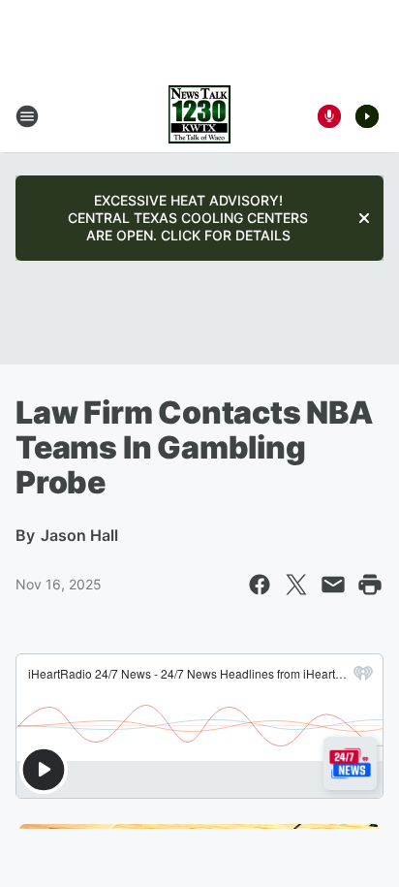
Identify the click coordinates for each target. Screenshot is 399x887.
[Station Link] (199, 116)
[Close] (364, 218)
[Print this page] (370, 584)
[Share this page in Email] (333, 584)
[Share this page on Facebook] (259, 584)
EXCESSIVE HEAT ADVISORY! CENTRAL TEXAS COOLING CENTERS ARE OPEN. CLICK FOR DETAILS (188, 217)
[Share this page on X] (296, 584)
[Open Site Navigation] (27, 116)
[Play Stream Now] (367, 116)
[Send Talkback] (329, 116)
